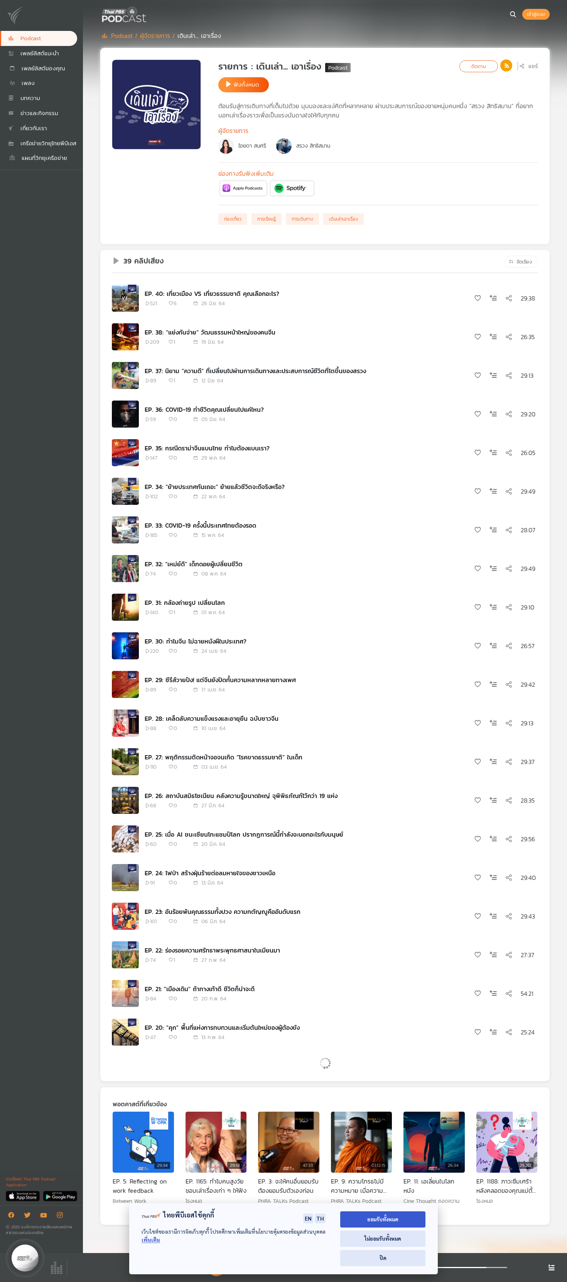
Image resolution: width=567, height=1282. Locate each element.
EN (308, 1218)
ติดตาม (478, 66)
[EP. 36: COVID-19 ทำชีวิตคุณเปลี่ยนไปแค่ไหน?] (125, 414)
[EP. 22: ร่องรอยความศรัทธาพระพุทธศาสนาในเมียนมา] (125, 954)
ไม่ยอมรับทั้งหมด (382, 1238)
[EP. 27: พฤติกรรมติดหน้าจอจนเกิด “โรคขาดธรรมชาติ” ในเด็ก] (125, 761)
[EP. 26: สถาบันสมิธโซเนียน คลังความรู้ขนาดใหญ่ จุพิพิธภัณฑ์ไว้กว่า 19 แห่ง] (125, 800)
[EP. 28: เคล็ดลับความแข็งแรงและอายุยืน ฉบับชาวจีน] (125, 723)
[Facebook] (13, 1216)
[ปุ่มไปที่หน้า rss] (506, 65)
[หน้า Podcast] (148, 13)
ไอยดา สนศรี (252, 146)
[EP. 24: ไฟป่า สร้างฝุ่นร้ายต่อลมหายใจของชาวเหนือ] (125, 877)
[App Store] (23, 1196)
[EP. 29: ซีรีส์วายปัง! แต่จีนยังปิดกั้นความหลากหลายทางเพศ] (125, 684)
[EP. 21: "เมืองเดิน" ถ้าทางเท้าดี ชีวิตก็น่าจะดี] (125, 993)
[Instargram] (61, 1216)
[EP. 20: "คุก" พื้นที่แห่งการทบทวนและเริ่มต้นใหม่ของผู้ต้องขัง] (125, 1032)
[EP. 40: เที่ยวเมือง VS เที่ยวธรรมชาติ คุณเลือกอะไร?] (125, 298)
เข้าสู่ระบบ (536, 14)
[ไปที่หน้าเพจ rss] (506, 65)
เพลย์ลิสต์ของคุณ (42, 68)
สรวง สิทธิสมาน (313, 146)
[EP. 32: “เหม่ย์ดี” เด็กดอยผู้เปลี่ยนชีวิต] (125, 568)
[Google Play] (60, 1196)
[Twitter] (29, 1216)
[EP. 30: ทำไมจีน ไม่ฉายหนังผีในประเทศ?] (125, 645)
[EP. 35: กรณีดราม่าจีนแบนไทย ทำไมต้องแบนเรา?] (125, 452)
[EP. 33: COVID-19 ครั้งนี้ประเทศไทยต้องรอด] (125, 529)
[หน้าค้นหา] (513, 14)
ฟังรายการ (139, 1161)
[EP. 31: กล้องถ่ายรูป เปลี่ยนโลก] (125, 607)
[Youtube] (45, 1216)
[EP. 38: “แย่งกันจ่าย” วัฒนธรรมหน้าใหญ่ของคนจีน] (125, 336)
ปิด (383, 1258)
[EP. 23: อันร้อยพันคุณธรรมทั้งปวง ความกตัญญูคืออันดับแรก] (125, 916)
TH (320, 1218)
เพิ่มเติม (151, 1239)
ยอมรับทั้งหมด (382, 1219)
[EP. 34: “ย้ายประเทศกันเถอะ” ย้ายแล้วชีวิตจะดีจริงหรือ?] (125, 491)
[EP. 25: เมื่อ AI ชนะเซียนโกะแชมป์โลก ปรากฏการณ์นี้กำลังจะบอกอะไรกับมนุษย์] (125, 838)
